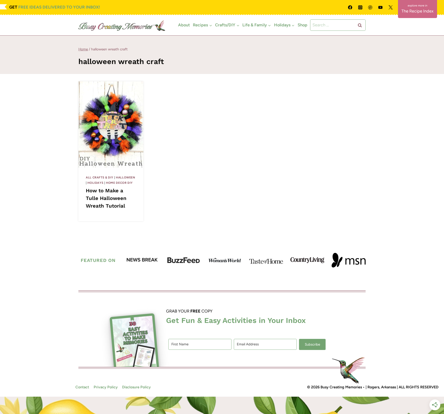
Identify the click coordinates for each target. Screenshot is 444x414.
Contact (82, 387)
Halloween (125, 177)
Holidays (95, 182)
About (184, 25)
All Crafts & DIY (99, 177)
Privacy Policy (106, 387)
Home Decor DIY (119, 182)
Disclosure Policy (136, 387)
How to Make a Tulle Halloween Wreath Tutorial (106, 198)
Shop (302, 25)
